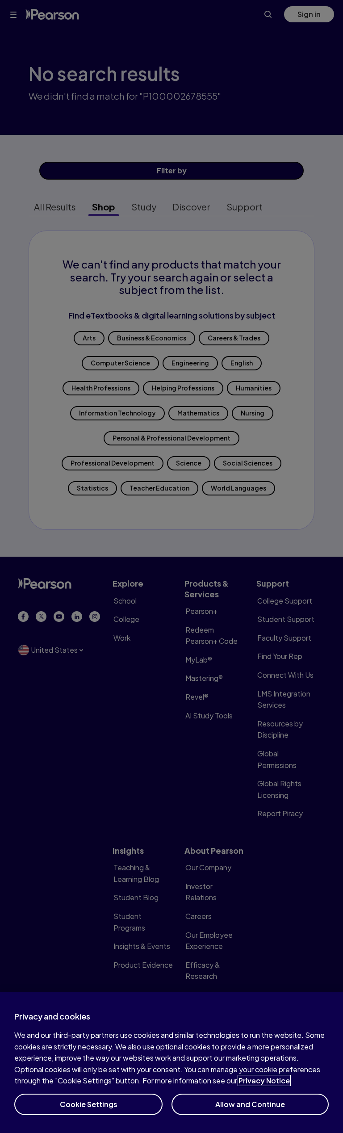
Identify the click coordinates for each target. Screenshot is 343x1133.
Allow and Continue (250, 1104)
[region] (171, 1062)
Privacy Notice (264, 1080)
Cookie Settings (88, 1104)
